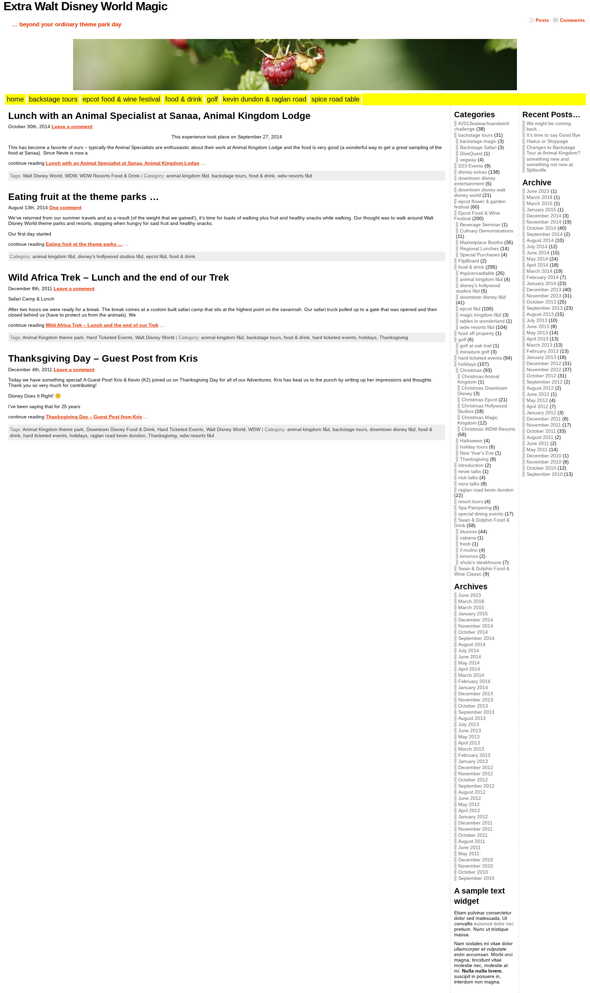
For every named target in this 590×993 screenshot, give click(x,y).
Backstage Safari (478, 147)
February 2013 (474, 755)
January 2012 (473, 816)
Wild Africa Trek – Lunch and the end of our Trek (118, 277)
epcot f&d (470, 308)
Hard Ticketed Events (109, 337)
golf (462, 339)
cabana (468, 537)
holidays (467, 364)
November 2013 (475, 699)
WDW (71, 175)
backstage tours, (230, 175)
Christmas (471, 370)
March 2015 (471, 607)
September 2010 (476, 878)
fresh (465, 544)
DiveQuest (471, 153)
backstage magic (478, 141)
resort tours (470, 501)
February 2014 (474, 681)
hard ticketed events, (335, 337)
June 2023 (469, 595)
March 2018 (471, 601)
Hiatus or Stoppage (547, 141)
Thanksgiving (393, 337)
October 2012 (473, 779)
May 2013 (469, 736)
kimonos (469, 556)
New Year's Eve (477, 453)
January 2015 (473, 613)
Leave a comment (72, 126)
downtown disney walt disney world (479, 192)
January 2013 (473, 761)
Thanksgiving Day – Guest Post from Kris (103, 358)
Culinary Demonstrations (486, 230)
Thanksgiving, (164, 435)
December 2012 (475, 767)
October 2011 (473, 835)
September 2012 (476, 786)
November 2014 (475, 626)
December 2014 (475, 619)
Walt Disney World (42, 175)
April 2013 (469, 743)
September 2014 (476, 638)
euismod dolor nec (494, 923)
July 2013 (468, 724)
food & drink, (263, 175)
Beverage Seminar (480, 224)
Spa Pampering (475, 507)
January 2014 (473, 687)
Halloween (471, 440)
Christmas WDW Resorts (488, 429)
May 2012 (469, 804)
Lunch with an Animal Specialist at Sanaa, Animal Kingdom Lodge (159, 115)
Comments (572, 20)
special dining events (480, 513)
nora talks (468, 483)
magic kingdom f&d (480, 315)
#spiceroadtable (477, 273)
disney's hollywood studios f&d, (112, 256)
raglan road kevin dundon (486, 490)
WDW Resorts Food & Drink (110, 175)
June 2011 (469, 847)
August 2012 (472, 792)
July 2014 (468, 650)
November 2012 (475, 773)
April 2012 (469, 810)
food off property (476, 333)
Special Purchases (480, 254)
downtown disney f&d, (394, 429)
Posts (542, 20)
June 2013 (469, 730)
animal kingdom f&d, (189, 175)
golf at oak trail (476, 345)
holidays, (369, 337)
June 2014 (469, 656)
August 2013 (472, 718)
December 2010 (475, 859)
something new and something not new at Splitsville (549, 164)
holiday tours (474, 446)
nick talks (468, 477)
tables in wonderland (482, 321)
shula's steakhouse (480, 562)
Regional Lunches (479, 248)
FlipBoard (468, 261)
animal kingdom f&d (481, 279)
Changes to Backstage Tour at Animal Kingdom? (553, 150)
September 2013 (476, 712)
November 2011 (475, 829)
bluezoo (468, 531)
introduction (470, 465)
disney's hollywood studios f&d (478, 288)
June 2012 (469, 798)
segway (468, 159)
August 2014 (472, 644)
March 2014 (471, 675)
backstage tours (475, 135)
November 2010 (475, 866)
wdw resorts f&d (295, 175)
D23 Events (470, 166)
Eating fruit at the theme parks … (83, 196)
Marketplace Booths (481, 242)
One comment (65, 207)
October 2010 (473, 872)
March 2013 (471, 749)
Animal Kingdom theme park (53, 337)
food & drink (182, 256)
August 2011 (471, 841)
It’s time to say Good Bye (553, 135)
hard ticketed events (480, 358)
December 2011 (475, 823)
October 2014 (473, 632)
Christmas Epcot (479, 399)
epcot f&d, (157, 256)
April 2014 (469, 669)
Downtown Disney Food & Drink (120, 429)
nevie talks (469, 471)
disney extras (472, 172)
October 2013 (473, 706)
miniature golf (474, 351)
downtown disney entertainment (474, 180)
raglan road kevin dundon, (119, 435)
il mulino (469, 550)
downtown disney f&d (483, 297)
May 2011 (468, 853)
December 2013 (475, 693)
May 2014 (469, 663)
